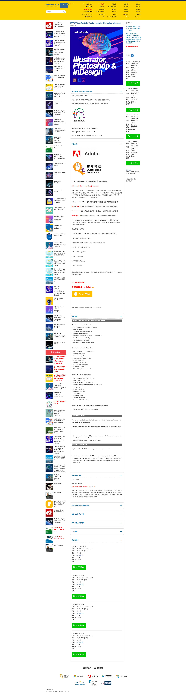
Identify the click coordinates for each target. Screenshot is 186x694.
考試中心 (138, 6)
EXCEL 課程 (89, 6)
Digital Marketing (88, 11)
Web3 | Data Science (87, 14)
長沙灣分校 (80, 555)
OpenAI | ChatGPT (111, 17)
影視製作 (126, 11)
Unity (127, 17)
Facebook (138, 14)
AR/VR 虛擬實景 (100, 11)
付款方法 (128, 170)
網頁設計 (114, 11)
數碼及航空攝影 (112, 6)
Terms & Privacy (50, 689)
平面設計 (114, 4)
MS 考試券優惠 (88, 17)
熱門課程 (138, 11)
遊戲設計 (102, 6)
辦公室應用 (101, 9)
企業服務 (138, 4)
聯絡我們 (138, 9)
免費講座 (126, 9)
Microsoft (125, 14)
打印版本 (128, 23)
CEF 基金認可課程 (87, 4)
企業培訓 (126, 4)
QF (103, 17)
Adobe (114, 14)
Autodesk (101, 14)
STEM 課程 (113, 9)
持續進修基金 (130, 181)
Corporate (137, 17)
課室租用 (126, 6)
